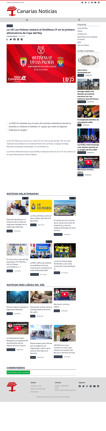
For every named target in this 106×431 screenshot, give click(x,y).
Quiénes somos (36, 386)
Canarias (9, 231)
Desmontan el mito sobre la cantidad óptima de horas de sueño (41, 309)
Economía (81, 75)
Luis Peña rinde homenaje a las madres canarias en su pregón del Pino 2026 (88, 147)
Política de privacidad (38, 389)
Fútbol (79, 31)
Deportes (9, 26)
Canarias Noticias (12, 36)
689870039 (65, 386)
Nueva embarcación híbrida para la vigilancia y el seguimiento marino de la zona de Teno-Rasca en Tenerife (41, 348)
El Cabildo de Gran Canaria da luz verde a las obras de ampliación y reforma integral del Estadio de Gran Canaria (65, 225)
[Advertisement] (41, 104)
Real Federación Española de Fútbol (87, 38)
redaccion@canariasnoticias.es (65, 390)
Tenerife (33, 357)
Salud (79, 125)
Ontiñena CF (82, 34)
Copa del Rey (82, 28)
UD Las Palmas (83, 45)
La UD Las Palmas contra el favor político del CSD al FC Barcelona (40, 218)
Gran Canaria (58, 234)
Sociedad (9, 314)
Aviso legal (34, 392)
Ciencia (33, 316)
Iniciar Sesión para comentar (18, 372)
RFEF (79, 42)
